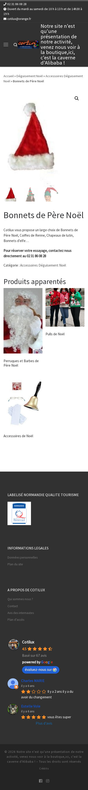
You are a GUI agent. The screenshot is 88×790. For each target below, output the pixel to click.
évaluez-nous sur (38, 669)
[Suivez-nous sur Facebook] (40, 781)
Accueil (9, 76)
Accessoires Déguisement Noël (43, 265)
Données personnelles (23, 557)
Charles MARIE (33, 680)
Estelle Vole (30, 706)
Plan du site (15, 564)
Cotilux (28, 642)
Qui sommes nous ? (20, 599)
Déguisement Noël (29, 76)
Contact (13, 606)
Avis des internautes (21, 613)
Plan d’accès (16, 620)
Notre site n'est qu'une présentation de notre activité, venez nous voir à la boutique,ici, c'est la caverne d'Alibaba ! (45, 757)
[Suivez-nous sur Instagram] (47, 781)
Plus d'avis (44, 723)
